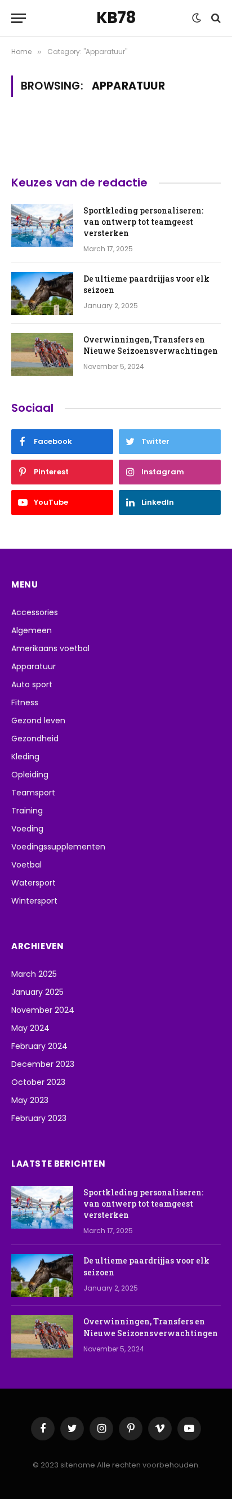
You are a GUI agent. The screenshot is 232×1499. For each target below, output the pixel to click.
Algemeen (31, 630)
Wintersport (34, 900)
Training (27, 810)
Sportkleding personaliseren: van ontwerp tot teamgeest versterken (143, 221)
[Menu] (18, 18)
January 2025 (37, 992)
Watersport (33, 882)
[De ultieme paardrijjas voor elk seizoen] (42, 293)
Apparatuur (33, 666)
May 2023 (29, 1100)
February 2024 (39, 1046)
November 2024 (42, 1010)
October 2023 (38, 1082)
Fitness (24, 702)
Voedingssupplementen (58, 846)
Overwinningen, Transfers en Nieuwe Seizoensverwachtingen (150, 345)
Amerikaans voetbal (50, 648)
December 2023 (42, 1064)
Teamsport (33, 792)
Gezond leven (38, 720)
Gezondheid (35, 738)
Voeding (27, 828)
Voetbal (26, 864)
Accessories (34, 612)
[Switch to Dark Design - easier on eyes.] (196, 18)
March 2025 (34, 974)
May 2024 (30, 1028)
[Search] (215, 18)
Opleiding (29, 774)
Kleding (25, 756)
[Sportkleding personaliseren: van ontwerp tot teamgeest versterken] (42, 225)
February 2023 (38, 1118)
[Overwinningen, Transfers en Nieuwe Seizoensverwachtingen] (42, 354)
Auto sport (31, 684)
